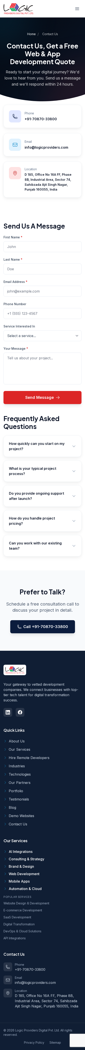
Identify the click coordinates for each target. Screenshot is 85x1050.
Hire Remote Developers (29, 758)
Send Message (39, 397)
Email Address (15, 282)
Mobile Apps (19, 881)
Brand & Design (21, 866)
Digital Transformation (19, 924)
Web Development (24, 874)
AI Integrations (20, 851)
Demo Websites (21, 816)
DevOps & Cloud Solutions (22, 931)
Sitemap (55, 1042)
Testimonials (19, 799)
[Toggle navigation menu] (77, 8)
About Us (17, 741)
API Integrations (14, 938)
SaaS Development (17, 917)
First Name (12, 237)
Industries (17, 766)
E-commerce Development (22, 910)
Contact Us (18, 824)
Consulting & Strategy (26, 859)
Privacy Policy (34, 1042)
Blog (12, 807)
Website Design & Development (26, 903)
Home (31, 34)
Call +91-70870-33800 (45, 626)
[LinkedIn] (7, 712)
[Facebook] (20, 712)
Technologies (20, 774)
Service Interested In (19, 326)
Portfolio (16, 791)
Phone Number (14, 304)
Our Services (19, 749)
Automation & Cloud (25, 888)
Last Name (12, 259)
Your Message (15, 348)
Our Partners (20, 782)
